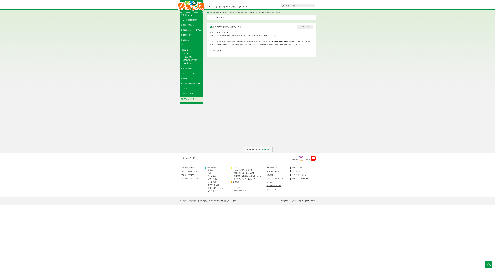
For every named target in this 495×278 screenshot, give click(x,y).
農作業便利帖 (186, 35)
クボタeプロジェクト (189, 94)
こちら (217, 51)
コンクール (187, 63)
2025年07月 (253, 12)
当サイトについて (298, 168)
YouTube (307, 159)
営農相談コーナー (187, 15)
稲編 (209, 173)
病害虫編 (211, 191)
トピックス (187, 57)
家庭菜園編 (212, 182)
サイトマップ (297, 171)
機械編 (210, 170)
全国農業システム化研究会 (191, 30)
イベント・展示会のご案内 (191, 84)
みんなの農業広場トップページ (220, 12)
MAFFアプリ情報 (187, 99)
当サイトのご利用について (301, 179)
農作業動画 (185, 40)
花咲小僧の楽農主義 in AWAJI (244, 173)
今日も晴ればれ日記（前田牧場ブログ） (248, 176)
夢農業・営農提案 (187, 25)
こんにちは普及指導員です (243, 170)
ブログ (183, 45)
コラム (185, 54)
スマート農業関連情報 (189, 20)
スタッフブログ (272, 189)
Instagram (295, 159)
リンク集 (184, 89)
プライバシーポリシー (300, 175)
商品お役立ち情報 (187, 74)
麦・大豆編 (212, 176)
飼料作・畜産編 (213, 185)
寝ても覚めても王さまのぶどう (244, 179)
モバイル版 (266, 149)
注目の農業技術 (187, 68)
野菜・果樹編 (212, 179)
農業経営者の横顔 (190, 60)
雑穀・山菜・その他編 (215, 188)
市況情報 (184, 79)
